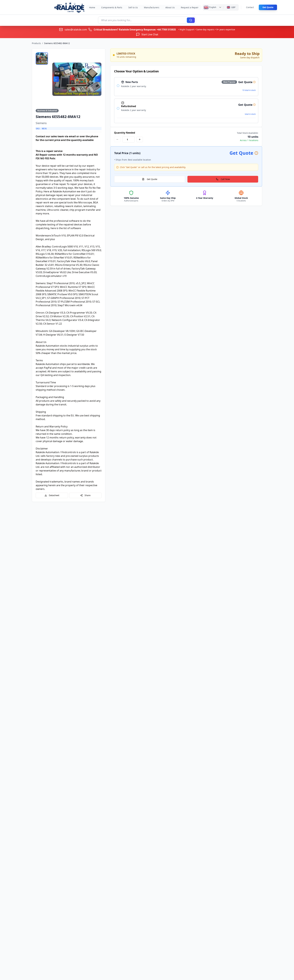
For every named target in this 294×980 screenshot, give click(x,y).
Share (87, 495)
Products (36, 43)
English (212, 7)
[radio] (118, 85)
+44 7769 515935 (166, 29)
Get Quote (267, 7)
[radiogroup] (186, 100)
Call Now (225, 179)
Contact (250, 7)
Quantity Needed (124, 132)
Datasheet (54, 495)
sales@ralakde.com (76, 29)
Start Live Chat (149, 34)
